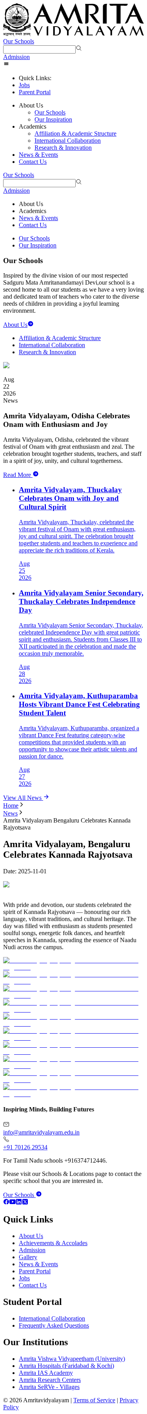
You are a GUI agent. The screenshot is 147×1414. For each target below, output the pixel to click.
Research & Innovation (63, 147)
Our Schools (18, 41)
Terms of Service (94, 1400)
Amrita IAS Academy (46, 1372)
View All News (23, 797)
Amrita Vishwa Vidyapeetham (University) (72, 1358)
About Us (31, 1236)
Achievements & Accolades (53, 1243)
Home (10, 805)
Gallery (28, 1257)
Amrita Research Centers (50, 1379)
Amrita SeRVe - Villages (49, 1387)
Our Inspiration (53, 119)
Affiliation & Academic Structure (75, 133)
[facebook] (6, 1202)
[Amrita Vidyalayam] (73, 20)
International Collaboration (67, 140)
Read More (17, 474)
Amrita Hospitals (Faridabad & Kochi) (66, 1365)
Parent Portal (35, 92)
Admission (16, 57)
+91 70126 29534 (25, 1147)
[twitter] (25, 1202)
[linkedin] (19, 1202)
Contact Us (33, 161)
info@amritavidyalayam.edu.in (41, 1132)
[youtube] (12, 1202)
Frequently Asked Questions (54, 1325)
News (10, 813)
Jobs (24, 85)
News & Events (38, 154)
